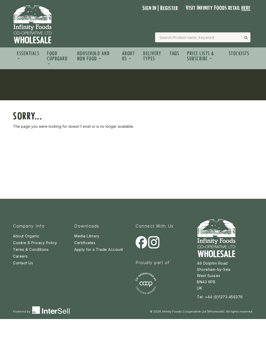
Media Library (86, 236)
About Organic (26, 236)
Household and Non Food (93, 56)
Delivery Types (152, 56)
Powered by (22, 311)
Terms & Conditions (31, 249)
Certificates (84, 242)
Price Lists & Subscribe (200, 56)
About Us (128, 56)
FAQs (174, 53)
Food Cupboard (57, 56)
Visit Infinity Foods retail (218, 7)
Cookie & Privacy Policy (35, 242)
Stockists (239, 53)
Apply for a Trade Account (98, 249)
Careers (20, 256)
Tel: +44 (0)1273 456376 (220, 297)
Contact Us (23, 263)
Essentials (28, 53)
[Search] (245, 37)
